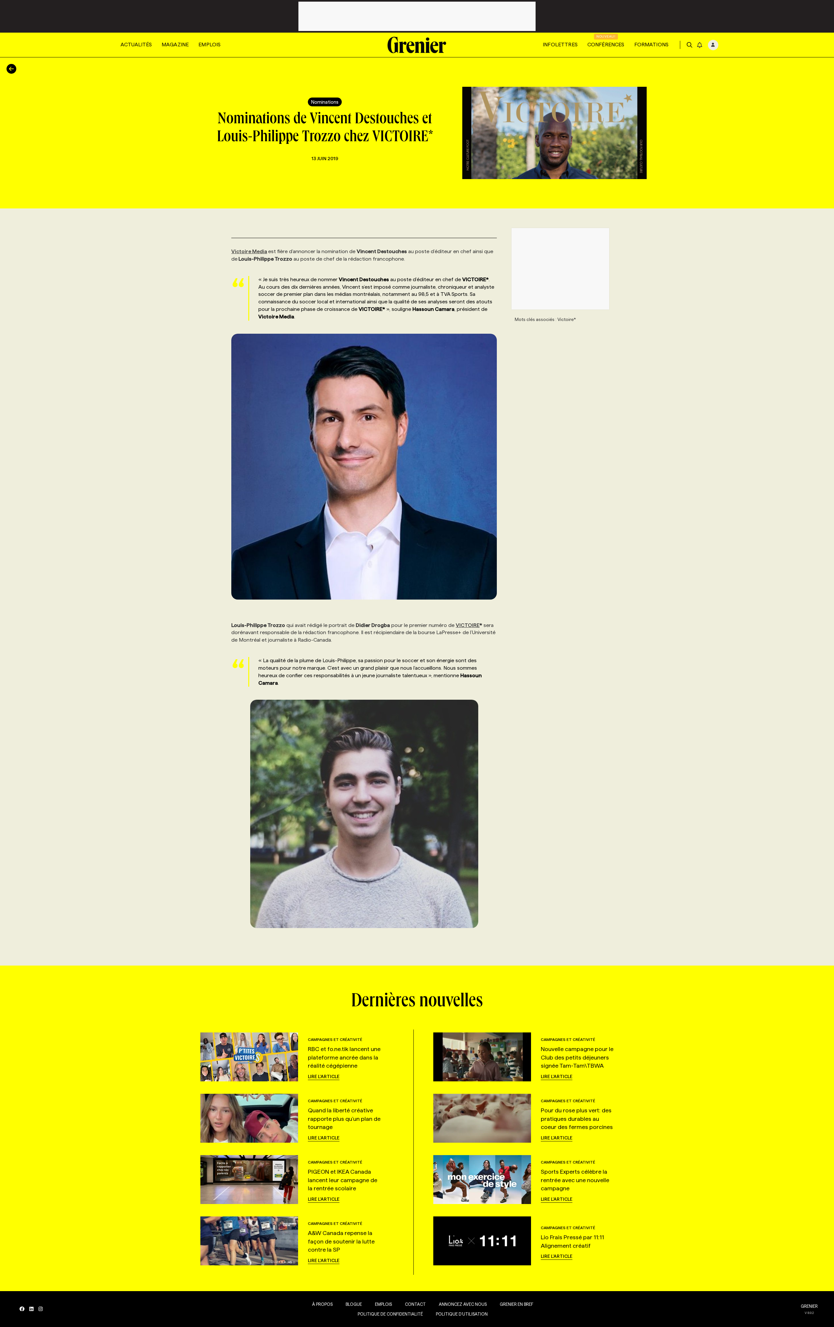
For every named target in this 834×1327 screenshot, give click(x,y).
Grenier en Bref (516, 1304)
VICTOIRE (468, 625)
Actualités (136, 44)
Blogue (354, 1304)
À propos (322, 1304)
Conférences (606, 44)
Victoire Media (249, 251)
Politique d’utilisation (462, 1314)
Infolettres (560, 44)
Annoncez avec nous (463, 1304)
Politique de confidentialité (390, 1314)
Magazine (175, 44)
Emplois (209, 44)
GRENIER (809, 1306)
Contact (415, 1304)
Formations (651, 44)
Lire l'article (323, 1076)
